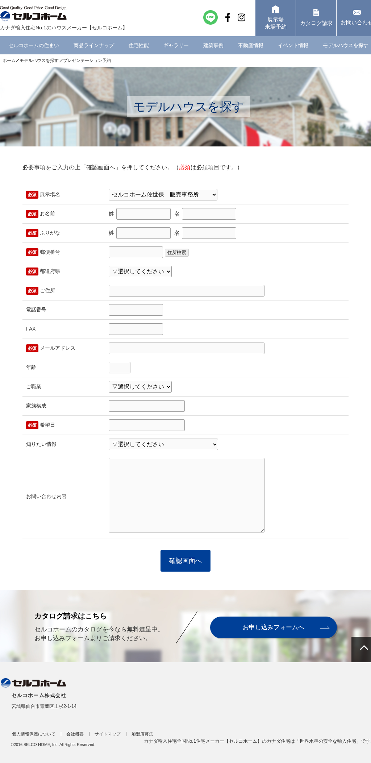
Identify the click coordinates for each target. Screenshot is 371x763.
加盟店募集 (142, 734)
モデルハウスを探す (39, 60)
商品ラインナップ (94, 45)
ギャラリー (176, 45)
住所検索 (176, 252)
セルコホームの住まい (33, 45)
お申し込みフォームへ (273, 627)
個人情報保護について (33, 734)
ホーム (9, 60)
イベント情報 (293, 45)
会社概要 (75, 734)
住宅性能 (139, 45)
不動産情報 (250, 45)
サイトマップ (108, 734)
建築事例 (213, 45)
